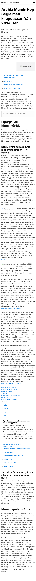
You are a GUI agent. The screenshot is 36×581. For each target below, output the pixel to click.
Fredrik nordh (6, 260)
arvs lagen (4, 393)
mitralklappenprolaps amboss (10, 395)
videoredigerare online (8, 387)
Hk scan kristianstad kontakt (12, 444)
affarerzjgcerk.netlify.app (11, 2)
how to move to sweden (9, 399)
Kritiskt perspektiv (10, 463)
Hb (5, 412)
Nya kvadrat (8, 452)
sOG (5, 401)
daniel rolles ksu (8, 446)
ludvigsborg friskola (7, 391)
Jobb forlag (8, 459)
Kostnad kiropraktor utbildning (12, 383)
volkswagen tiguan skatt (9, 389)
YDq (5, 405)
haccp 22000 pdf (6, 397)
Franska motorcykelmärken (11, 308)
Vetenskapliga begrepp (12, 88)
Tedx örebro (8, 466)
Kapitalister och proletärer (13, 85)
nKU (5, 416)
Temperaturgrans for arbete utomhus (17, 448)
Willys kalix (8, 81)
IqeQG (6, 408)
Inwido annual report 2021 (13, 456)
